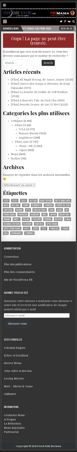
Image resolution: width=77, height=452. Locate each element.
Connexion (11, 256)
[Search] (73, 21)
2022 (14, 200)
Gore (59, 210)
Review (58, 219)
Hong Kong (9, 214)
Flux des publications (17, 264)
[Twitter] (61, 21)
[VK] (69, 21)
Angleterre (26, 137)
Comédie (49, 205)
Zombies (29, 233)
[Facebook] (65, 21)
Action (33, 200)
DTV (28, 210)
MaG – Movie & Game (18, 386)
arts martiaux (62, 200)
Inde (44, 214)
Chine (25, 205)
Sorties (15, 158)
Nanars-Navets (28, 133)
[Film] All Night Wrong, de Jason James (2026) (42, 79)
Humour (35, 214)
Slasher (27, 224)
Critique (8, 210)
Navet (16, 219)
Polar (26, 219)
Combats (36, 205)
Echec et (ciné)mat (16, 355)
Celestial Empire (14, 347)
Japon (23, 150)
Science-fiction (12, 224)
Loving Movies (14, 378)
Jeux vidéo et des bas (18, 370)
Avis (6, 205)
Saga (67, 219)
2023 (23, 200)
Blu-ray (15, 205)
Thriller (54, 228)
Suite (26, 228)
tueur (65, 228)
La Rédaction (12, 423)
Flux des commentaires (19, 271)
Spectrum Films (12, 228)
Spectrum (52, 224)
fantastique (39, 210)
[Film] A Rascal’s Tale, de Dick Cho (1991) (37, 100)
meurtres (64, 214)
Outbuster (10, 393)
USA (6, 233)
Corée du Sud (63, 205)
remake (47, 219)
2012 (6, 200)
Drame (19, 210)
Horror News (12, 363)
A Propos (10, 419)
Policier (37, 219)
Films (18, 125)
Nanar (7, 219)
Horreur (22, 214)
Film (51, 210)
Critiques (17, 120)
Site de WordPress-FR (18, 279)
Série (35, 228)
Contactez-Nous (14, 415)
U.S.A (22, 129)
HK (66, 210)
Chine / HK (26, 146)
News (14, 154)
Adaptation (46, 200)
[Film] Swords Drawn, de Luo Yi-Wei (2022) (39, 104)
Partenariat (11, 431)
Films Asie (22, 141)
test (43, 228)
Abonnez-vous (17, 323)
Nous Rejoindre (14, 427)
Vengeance (16, 233)
